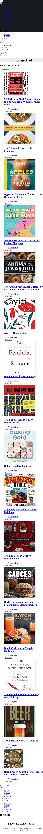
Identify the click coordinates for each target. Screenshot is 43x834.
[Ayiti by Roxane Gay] (19, 328)
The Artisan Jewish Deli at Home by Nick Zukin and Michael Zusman (23, 288)
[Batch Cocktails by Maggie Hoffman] (19, 644)
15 (8, 785)
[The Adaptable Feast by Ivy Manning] (19, 144)
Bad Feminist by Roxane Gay (19, 376)
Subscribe (7, 45)
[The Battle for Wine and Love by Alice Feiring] (19, 690)
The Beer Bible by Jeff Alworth (21, 740)
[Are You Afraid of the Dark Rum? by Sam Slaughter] (19, 236)
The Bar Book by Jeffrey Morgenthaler (17, 557)
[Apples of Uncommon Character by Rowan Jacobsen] (19, 190)
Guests (6, 47)
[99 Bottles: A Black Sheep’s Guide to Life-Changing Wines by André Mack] (16, 94)
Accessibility (16, 829)
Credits (27, 829)
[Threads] (6, 815)
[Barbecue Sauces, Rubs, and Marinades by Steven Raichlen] (19, 597)
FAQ (6, 807)
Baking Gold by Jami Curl (18, 466)
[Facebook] (4, 815)
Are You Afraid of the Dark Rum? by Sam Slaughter (22, 242)
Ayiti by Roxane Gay (15, 333)
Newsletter (7, 804)
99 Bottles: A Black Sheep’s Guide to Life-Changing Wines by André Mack (22, 102)
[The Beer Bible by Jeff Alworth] (19, 736)
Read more (8, 111)
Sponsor (7, 37)
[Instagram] (1, 815)
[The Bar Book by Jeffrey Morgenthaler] (19, 551)
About (6, 38)
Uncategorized (13, 109)
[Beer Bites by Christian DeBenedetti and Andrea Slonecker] (13, 767)
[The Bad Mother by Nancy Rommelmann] (19, 415)
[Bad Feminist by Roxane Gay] (19, 372)
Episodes (7, 35)
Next (2, 787)
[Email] (9, 815)
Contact (6, 806)
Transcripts (7, 809)
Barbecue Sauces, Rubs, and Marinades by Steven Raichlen (20, 603)
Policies (5, 829)
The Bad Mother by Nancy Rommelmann (18, 421)
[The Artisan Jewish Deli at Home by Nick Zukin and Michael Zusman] (19, 282)
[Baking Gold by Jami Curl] (19, 461)
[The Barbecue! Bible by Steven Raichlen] (19, 505)
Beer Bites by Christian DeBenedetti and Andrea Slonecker (23, 773)
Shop (6, 49)
